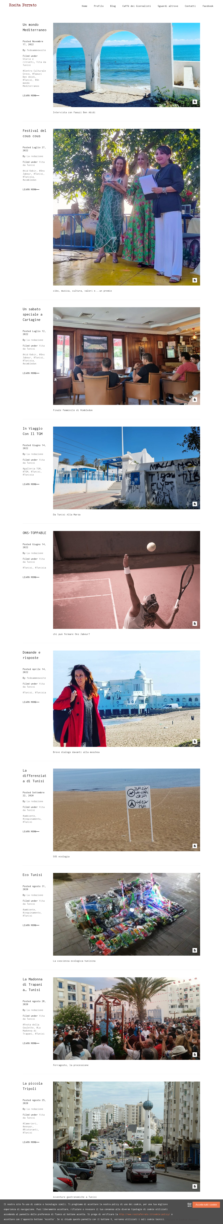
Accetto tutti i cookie (206, 1204)
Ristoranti (31, 1129)
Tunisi (28, 79)
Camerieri (30, 1123)
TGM (26, 471)
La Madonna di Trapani (32, 1030)
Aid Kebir (30, 170)
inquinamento (32, 818)
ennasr (28, 1126)
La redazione (35, 156)
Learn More (29, 95)
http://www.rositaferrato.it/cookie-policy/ (144, 1214)
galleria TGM (32, 468)
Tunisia (29, 176)
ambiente (29, 815)
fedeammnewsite (36, 50)
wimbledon (30, 179)
